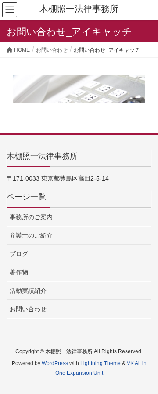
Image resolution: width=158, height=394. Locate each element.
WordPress (55, 363)
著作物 (19, 272)
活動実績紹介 (28, 290)
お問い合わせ (28, 308)
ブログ (19, 253)
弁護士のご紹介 (31, 235)
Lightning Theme (100, 363)
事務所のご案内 (31, 216)
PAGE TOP (144, 374)
